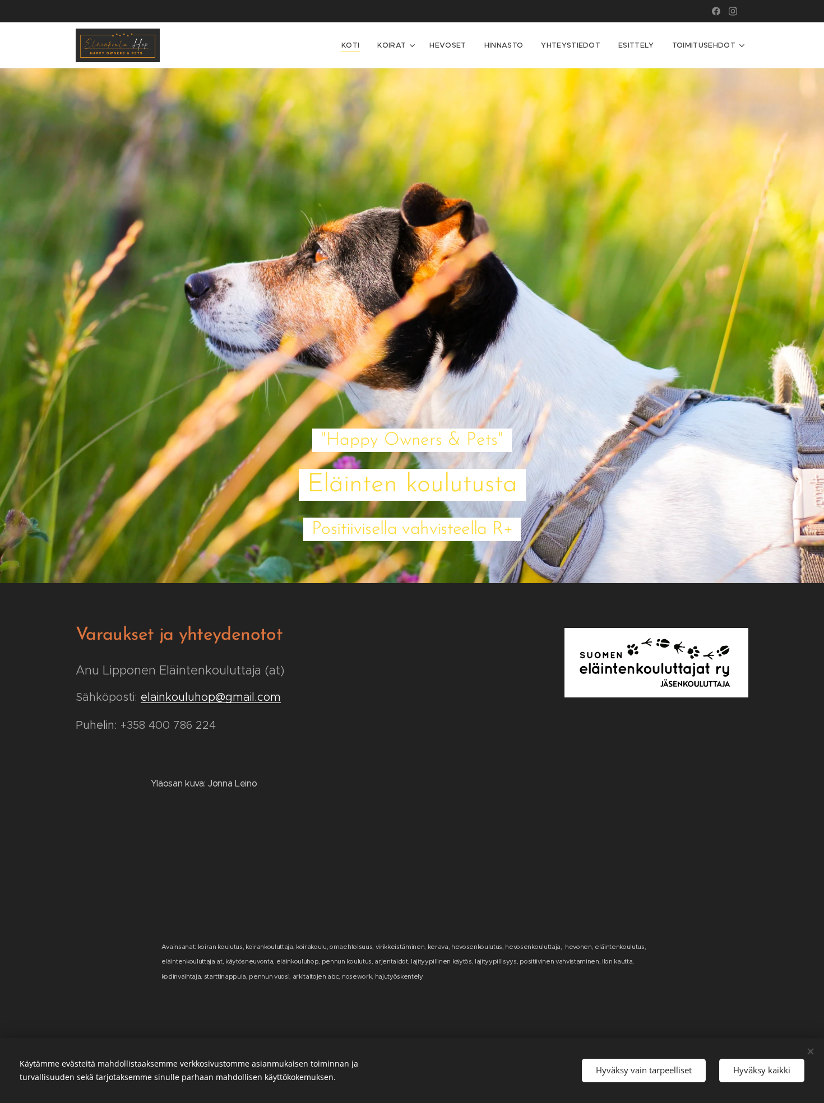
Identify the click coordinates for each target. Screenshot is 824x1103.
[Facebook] (716, 11)
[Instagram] (733, 11)
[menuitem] (353, 45)
